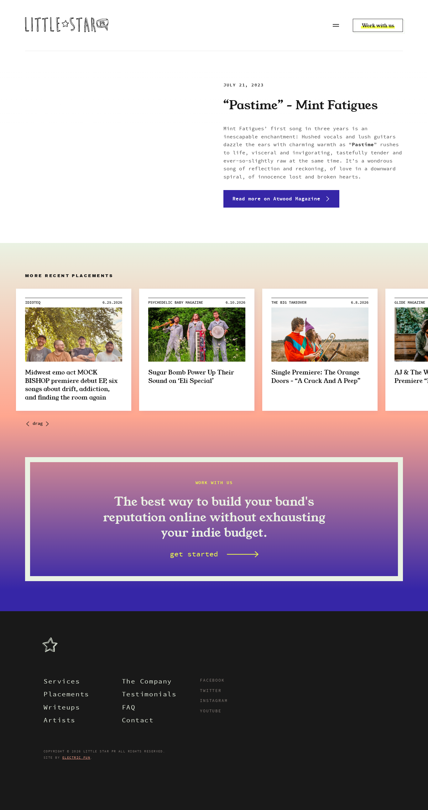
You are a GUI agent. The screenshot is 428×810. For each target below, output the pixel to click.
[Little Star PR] (67, 25)
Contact (138, 721)
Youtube (211, 711)
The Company (147, 682)
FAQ (129, 708)
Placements (66, 695)
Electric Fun (76, 758)
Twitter (211, 691)
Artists (60, 721)
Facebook (212, 680)
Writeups (62, 708)
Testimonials (149, 695)
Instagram (213, 701)
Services (62, 682)
